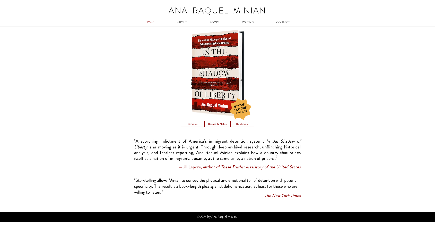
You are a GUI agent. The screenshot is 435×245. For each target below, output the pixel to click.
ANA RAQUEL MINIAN (217, 10)
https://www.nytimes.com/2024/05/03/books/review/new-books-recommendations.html (217, 83)
